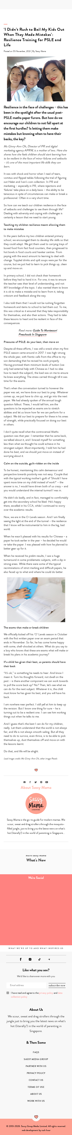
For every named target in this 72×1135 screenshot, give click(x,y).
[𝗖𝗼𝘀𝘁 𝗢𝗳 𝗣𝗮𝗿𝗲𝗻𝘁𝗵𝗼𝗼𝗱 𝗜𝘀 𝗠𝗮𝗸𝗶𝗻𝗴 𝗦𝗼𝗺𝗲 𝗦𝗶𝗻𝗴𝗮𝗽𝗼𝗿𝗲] (18, 913)
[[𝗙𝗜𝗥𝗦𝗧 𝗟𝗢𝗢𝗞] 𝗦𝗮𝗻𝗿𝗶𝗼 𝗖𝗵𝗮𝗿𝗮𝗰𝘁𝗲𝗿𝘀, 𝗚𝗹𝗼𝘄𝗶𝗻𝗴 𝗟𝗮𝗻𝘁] (18, 933)
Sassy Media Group (36, 1059)
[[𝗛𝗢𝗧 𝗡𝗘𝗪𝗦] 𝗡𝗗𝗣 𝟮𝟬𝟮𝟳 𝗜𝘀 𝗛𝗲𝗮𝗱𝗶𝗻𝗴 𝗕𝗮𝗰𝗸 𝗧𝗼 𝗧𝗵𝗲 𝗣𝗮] (54, 913)
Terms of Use (36, 1087)
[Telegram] (49, 959)
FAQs (36, 1052)
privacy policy (46, 993)
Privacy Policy (36, 1073)
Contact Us (36, 1080)
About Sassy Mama (36, 787)
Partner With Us (36, 1066)
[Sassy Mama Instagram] (30, 959)
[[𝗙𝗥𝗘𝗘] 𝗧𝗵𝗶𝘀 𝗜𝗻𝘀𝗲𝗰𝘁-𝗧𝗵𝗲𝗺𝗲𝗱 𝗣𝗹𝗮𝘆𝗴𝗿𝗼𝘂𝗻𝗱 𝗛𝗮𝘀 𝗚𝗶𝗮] (18, 893)
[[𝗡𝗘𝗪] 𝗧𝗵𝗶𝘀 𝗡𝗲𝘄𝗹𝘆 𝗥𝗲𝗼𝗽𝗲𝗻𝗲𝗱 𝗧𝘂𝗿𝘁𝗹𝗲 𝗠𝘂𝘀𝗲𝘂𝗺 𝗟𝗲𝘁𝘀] (54, 933)
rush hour (46, 1130)
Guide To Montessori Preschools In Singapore (37, 332)
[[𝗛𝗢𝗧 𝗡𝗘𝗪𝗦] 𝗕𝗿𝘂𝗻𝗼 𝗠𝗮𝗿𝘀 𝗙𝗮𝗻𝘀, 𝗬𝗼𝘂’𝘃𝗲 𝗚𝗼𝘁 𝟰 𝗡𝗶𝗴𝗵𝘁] (54, 893)
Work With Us (36, 1101)
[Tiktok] (39, 959)
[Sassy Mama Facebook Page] (21, 959)
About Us (36, 1094)
